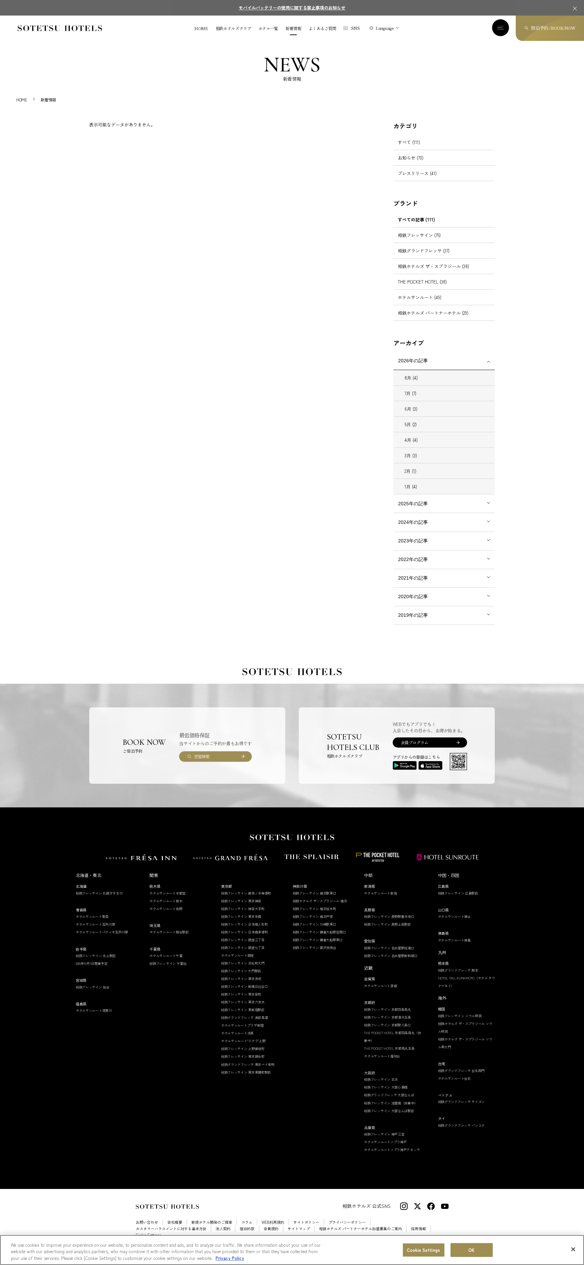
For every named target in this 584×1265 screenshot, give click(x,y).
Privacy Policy (230, 1258)
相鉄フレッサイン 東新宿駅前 (243, 1009)
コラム (246, 1222)
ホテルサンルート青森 (92, 916)
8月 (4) (411, 377)
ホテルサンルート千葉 (165, 955)
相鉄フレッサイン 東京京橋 (241, 916)
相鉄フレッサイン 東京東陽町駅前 (246, 1072)
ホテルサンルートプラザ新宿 (242, 1025)
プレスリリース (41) (417, 173)
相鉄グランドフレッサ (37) (423, 250)
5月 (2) (411, 424)
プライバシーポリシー (347, 1222)
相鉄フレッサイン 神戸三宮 (384, 1134)
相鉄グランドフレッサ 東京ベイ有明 (247, 1064)
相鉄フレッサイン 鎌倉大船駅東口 (318, 939)
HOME (201, 28)
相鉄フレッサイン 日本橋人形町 (244, 924)
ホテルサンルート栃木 (165, 900)
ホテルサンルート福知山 (382, 1056)
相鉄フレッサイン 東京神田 (241, 900)
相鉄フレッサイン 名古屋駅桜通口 (389, 947)
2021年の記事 (413, 578)
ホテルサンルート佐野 (165, 908)
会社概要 (174, 1222)
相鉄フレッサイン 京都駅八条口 (387, 1024)
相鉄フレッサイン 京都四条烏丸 (387, 1009)
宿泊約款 (247, 1229)
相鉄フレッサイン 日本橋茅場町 (244, 931)
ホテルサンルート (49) (419, 297)
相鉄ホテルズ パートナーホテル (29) (433, 313)
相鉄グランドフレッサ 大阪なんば (389, 1094)
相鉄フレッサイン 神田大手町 (243, 908)
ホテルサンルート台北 (454, 1078)
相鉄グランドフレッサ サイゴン (461, 1101)
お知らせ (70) (410, 157)
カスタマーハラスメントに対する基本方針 (171, 1229)
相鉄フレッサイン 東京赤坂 (241, 978)
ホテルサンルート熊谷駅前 (169, 931)
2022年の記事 (413, 559)
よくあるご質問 (322, 28)
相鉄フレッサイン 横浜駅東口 (314, 893)
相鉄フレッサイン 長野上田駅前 (387, 924)
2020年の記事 (413, 596)
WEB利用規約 (273, 1222)
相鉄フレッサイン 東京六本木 (243, 1001)
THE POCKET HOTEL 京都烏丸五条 (389, 1048)
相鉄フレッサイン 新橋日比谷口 (244, 986)
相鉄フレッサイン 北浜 (381, 1079)
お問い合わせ (147, 1222)
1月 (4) (411, 486)
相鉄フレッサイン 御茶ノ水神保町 (246, 893)
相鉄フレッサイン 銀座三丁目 (243, 939)
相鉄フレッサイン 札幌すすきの (99, 893)
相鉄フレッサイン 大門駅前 (241, 970)
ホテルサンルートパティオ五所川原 (102, 931)
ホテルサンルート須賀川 (94, 1010)
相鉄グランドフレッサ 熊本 (458, 970)
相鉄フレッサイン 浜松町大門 (243, 963)
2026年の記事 (413, 360)
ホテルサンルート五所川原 (95, 924)
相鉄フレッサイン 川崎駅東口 (314, 924)
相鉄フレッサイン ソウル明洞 (460, 1015)
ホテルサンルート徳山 (454, 916)
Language (384, 28)
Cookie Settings (423, 1250)
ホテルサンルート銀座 (237, 955)
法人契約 (223, 1229)
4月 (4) (411, 440)
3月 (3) (411, 455)
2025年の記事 (413, 503)
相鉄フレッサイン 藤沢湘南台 (314, 947)
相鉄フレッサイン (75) (419, 235)
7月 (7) (410, 393)
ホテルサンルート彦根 (380, 985)
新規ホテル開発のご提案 (211, 1222)
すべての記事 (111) (416, 219)
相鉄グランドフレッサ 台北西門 (461, 1070)
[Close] (573, 1249)
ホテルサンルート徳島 (454, 940)
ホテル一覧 (268, 28)
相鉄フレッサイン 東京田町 (241, 994)
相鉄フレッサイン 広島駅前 (458, 893)
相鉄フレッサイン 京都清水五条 (387, 1017)
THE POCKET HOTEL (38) (422, 281)
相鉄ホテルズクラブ (233, 28)
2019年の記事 (413, 615)
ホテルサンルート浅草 (237, 1033)
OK (471, 1250)
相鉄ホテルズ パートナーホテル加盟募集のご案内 (360, 1229)
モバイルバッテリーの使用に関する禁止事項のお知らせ (292, 7)
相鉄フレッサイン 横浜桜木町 (314, 908)
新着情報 (293, 28)
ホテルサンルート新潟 (380, 893)
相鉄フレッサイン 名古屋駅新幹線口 (390, 955)
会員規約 (271, 1229)
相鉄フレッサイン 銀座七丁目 (243, 947)
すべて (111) (409, 142)
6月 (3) (411, 409)
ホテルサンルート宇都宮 (167, 893)
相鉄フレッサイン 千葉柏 (167, 963)
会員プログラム (414, 742)
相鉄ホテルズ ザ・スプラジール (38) (433, 266)
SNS (355, 28)
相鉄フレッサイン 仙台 (93, 987)
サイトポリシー (306, 1222)
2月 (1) (410, 471)
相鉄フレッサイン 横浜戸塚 (313, 916)
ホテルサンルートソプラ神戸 (385, 1141)
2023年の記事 (413, 540)
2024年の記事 (413, 522)
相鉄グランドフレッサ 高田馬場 (244, 1017)
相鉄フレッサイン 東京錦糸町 (243, 1056)
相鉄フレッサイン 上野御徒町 (243, 1048)
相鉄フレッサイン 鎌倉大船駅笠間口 (319, 931)
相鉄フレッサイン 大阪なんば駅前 (389, 1110)
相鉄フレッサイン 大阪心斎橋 (386, 1087)
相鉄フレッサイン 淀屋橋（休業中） (390, 1102)
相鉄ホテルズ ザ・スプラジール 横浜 (320, 900)
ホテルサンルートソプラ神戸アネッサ (392, 1149)
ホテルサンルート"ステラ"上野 (243, 1040)
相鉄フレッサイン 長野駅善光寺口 (389, 916)
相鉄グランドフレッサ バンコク (461, 1125)
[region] (292, 1250)
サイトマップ (299, 1229)
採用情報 (418, 1229)
